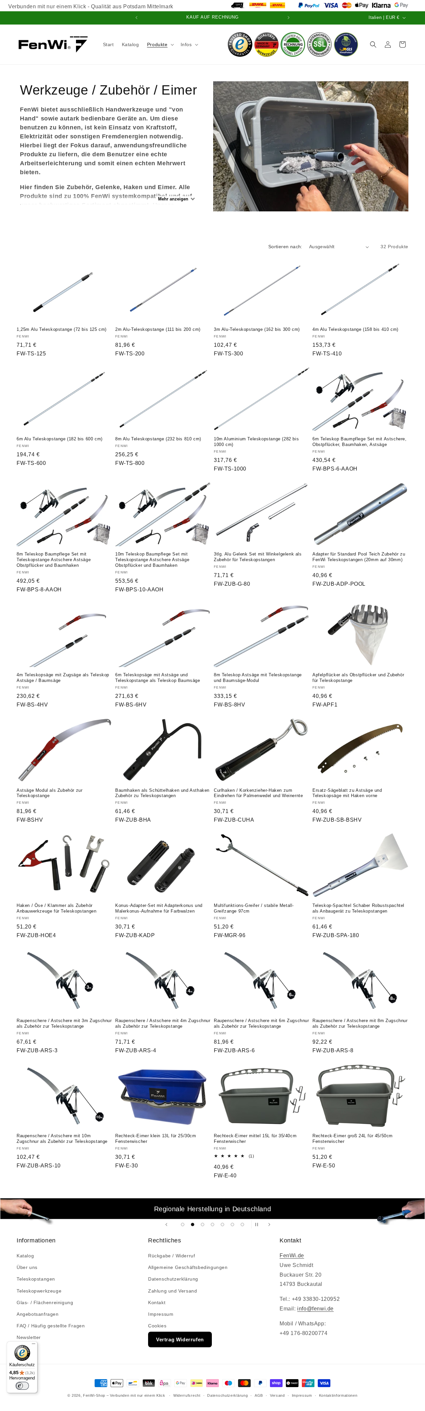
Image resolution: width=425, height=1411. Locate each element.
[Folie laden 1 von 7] (183, 1224)
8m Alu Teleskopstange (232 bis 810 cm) (158, 438)
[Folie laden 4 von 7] (212, 1224)
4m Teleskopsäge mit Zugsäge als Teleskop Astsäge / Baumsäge (63, 677)
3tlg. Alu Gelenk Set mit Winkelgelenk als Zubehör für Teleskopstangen (258, 557)
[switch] (22, 1386)
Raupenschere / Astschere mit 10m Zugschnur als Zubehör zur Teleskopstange (62, 1138)
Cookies (157, 1325)
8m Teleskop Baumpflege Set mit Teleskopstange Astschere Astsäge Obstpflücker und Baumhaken (54, 560)
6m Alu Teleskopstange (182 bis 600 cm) (60, 438)
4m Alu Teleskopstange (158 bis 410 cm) (355, 329)
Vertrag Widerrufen (180, 1339)
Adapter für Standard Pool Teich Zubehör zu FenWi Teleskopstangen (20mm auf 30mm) (358, 557)
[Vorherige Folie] (166, 1224)
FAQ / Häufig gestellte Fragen (51, 1325)
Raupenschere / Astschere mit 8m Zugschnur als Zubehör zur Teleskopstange (360, 1023)
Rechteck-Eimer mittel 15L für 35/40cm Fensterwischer (255, 1138)
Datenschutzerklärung (173, 1279)
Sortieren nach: (285, 246)
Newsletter (29, 1337)
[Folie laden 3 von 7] (203, 1224)
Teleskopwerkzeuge (39, 1291)
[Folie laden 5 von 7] (222, 1224)
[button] (160, 44)
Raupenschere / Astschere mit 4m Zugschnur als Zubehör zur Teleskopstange (163, 1023)
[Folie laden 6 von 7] (232, 1224)
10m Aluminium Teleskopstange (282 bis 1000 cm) (256, 441)
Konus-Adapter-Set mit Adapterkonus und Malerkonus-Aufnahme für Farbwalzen (159, 908)
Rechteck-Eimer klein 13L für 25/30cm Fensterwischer (155, 1138)
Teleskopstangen (36, 1279)
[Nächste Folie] (269, 1224)
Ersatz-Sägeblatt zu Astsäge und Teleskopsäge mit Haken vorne (347, 793)
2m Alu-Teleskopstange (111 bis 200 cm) (158, 329)
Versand (277, 1395)
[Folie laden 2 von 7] (193, 1224)
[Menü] (34, 1345)
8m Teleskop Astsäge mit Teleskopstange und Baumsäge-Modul (258, 677)
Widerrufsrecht (187, 1395)
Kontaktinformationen (338, 1395)
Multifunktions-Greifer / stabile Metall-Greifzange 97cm (254, 908)
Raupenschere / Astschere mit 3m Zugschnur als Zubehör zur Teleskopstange (64, 1023)
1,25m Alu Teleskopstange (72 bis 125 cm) (62, 329)
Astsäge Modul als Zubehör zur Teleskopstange (49, 793)
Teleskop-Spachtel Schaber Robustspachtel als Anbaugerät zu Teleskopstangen (358, 908)
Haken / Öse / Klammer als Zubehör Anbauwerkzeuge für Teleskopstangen (56, 908)
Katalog (25, 1255)
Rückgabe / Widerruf (171, 1255)
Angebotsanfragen (38, 1314)
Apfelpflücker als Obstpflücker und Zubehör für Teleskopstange (358, 677)
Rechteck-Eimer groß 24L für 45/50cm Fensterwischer (352, 1138)
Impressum (160, 1314)
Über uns (27, 1267)
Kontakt (156, 1302)
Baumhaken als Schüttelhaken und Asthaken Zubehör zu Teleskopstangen (162, 793)
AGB (259, 1395)
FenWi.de (292, 1255)
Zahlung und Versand (172, 1291)
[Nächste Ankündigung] (288, 17)
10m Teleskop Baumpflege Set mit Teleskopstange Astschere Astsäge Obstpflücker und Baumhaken (152, 560)
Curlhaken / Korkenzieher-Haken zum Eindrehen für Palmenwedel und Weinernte (258, 793)
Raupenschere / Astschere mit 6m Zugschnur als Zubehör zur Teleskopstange (261, 1023)
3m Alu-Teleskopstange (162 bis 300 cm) (257, 329)
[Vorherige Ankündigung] (136, 17)
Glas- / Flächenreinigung (45, 1302)
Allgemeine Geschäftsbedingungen (188, 1267)
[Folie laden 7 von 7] (242, 1224)
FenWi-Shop (94, 1395)
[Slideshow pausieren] (258, 1224)
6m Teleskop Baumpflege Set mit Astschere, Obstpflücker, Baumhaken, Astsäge (359, 441)
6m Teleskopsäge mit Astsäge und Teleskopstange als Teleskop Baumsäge (157, 677)
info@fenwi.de (315, 1308)
